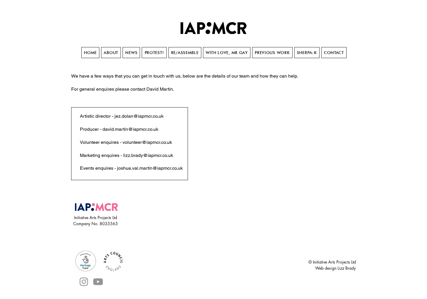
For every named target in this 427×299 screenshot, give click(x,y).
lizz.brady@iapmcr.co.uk (148, 155)
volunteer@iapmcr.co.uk (147, 142)
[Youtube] (98, 281)
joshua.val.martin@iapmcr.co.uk (150, 168)
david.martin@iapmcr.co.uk (130, 129)
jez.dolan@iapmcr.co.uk (139, 116)
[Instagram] (83, 281)
